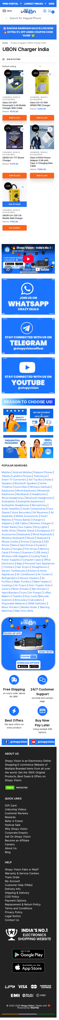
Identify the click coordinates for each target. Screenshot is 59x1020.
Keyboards (24, 534)
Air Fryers (20, 585)
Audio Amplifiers (11, 508)
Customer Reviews (16, 813)
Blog (7, 852)
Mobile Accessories (11, 98)
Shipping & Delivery (17, 892)
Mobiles (6, 472)
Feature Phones (43, 472)
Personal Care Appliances (40, 563)
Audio (48, 479)
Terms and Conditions (18, 908)
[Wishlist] (22, 74)
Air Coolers (44, 574)
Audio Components (34, 508)
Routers (6, 548)
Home (5, 43)
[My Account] (45, 11)
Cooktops (7, 585)
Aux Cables (25, 527)
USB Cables (21, 523)
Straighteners (40, 567)
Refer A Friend (14, 821)
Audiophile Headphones (16, 505)
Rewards (10, 817)
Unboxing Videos (15, 809)
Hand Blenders (10, 592)
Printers (15, 552)
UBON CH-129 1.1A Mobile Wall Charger (12, 216)
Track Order (12, 877)
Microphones (39, 505)
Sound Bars (21, 486)
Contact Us (12, 920)
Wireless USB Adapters (15, 556)
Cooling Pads (38, 556)
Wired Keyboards (42, 534)
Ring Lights (40, 527)
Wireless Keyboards (13, 537)
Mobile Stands (26, 530)
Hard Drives (27, 545)
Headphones (38, 494)
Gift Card (11, 805)
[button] (50, 11)
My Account (12, 881)
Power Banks (9, 527)
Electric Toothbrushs (14, 570)
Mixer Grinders (21, 588)
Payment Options (15, 900)
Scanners (27, 552)
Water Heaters (41, 581)
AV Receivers (41, 512)
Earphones (8, 490)
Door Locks (31, 596)
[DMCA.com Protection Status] (28, 787)
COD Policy (12, 896)
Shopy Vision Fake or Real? (22, 869)
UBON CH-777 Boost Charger (13, 159)
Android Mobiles (22, 472)
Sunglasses (43, 530)
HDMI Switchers (37, 603)
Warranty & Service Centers (22, 873)
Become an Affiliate (17, 840)
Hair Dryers (23, 567)
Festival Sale (12, 824)
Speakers (7, 483)
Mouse (31, 537)
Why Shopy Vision (16, 828)
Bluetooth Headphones (39, 497)
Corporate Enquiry (16, 832)
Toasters (17, 596)
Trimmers (8, 567)
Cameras (36, 541)
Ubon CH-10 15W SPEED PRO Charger (40, 104)
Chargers (7, 97)
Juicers (6, 588)
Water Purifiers (22, 581)
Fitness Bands (22, 519)
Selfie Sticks (9, 530)
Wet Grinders (39, 588)
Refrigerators (9, 578)
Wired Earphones (26, 490)
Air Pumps (35, 592)
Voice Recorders (21, 512)
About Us (11, 848)
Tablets (6, 476)
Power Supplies (11, 559)
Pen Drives (31, 548)
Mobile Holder (29, 607)
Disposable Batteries (14, 603)
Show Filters (13, 59)
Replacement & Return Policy (23, 904)
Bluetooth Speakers (26, 483)
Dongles (18, 548)
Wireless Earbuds (40, 486)
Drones (25, 541)
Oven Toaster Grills (40, 585)
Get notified (14, 228)
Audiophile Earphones (30, 501)
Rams (14, 545)
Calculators (35, 599)
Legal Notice (13, 916)
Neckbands (22, 494)
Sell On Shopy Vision (18, 836)
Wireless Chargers (41, 523)
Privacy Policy (13, 912)
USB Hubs (41, 552)
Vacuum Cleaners (29, 578)
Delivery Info (13, 888)
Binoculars (21, 599)
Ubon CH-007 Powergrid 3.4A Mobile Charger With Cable (14, 105)
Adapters (7, 523)
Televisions (40, 476)
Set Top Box (36, 479)
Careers (10, 844)
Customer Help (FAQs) (19, 885)
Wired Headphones (13, 497)
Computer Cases (32, 559)
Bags (19, 563)
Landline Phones (22, 476)
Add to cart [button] (14, 117)
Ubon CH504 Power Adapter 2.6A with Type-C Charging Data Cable (41, 161)
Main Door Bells (24, 610)
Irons (24, 592)
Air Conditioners (26, 574)
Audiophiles (8, 501)
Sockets (40, 545)
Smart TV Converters (14, 479)
